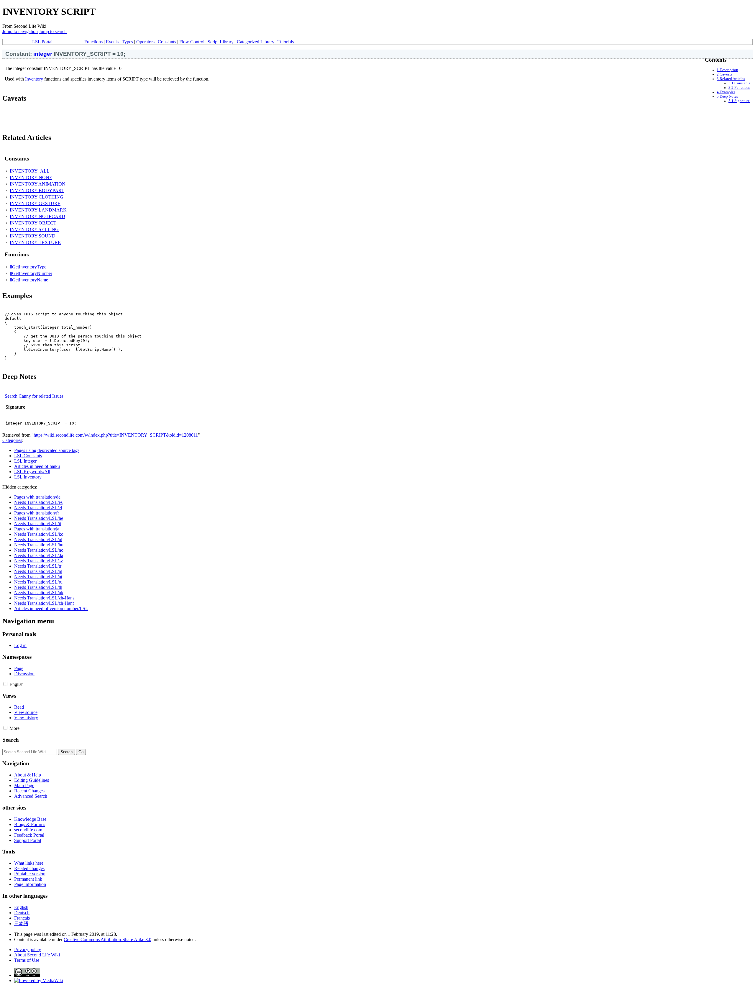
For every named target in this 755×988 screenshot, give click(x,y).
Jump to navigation (20, 31)
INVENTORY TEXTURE (35, 242)
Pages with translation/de (37, 496)
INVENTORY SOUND (32, 235)
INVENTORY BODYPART (37, 190)
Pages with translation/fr (36, 512)
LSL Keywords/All (32, 471)
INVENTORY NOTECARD (37, 216)
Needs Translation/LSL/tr (37, 565)
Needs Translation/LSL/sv (38, 560)
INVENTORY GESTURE (35, 203)
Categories (12, 440)
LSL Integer (25, 460)
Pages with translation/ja (36, 528)
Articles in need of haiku (37, 466)
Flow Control (191, 41)
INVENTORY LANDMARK (38, 209)
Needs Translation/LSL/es (38, 502)
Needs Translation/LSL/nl (38, 539)
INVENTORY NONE (31, 177)
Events (112, 41)
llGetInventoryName (29, 279)
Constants (167, 41)
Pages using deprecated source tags (46, 450)
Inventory (34, 78)
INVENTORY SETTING (34, 229)
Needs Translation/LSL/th (38, 587)
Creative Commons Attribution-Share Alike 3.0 (107, 939)
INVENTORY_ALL (30, 170)
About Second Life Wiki (37, 954)
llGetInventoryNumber (31, 273)
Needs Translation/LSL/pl (38, 571)
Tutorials (286, 41)
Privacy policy (27, 949)
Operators (145, 41)
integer (42, 54)
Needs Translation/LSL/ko (38, 534)
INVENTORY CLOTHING (36, 196)
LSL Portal (42, 41)
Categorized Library (255, 41)
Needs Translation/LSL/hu (38, 544)
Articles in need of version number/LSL (51, 608)
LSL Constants (28, 455)
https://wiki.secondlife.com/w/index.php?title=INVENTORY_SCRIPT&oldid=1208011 (116, 435)
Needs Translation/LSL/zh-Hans (44, 597)
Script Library (221, 41)
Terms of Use (26, 960)
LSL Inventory (28, 476)
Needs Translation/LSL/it (37, 523)
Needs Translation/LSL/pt (38, 576)
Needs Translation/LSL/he (38, 518)
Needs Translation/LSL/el (38, 507)
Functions (93, 41)
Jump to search (53, 31)
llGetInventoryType (28, 266)
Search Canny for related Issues (34, 396)
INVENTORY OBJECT (33, 222)
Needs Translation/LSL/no (38, 550)
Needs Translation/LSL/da (38, 555)
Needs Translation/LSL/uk (38, 592)
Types (127, 41)
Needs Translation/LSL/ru (38, 581)
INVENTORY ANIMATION (37, 183)
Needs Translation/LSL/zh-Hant (44, 603)
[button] (5, 684)
